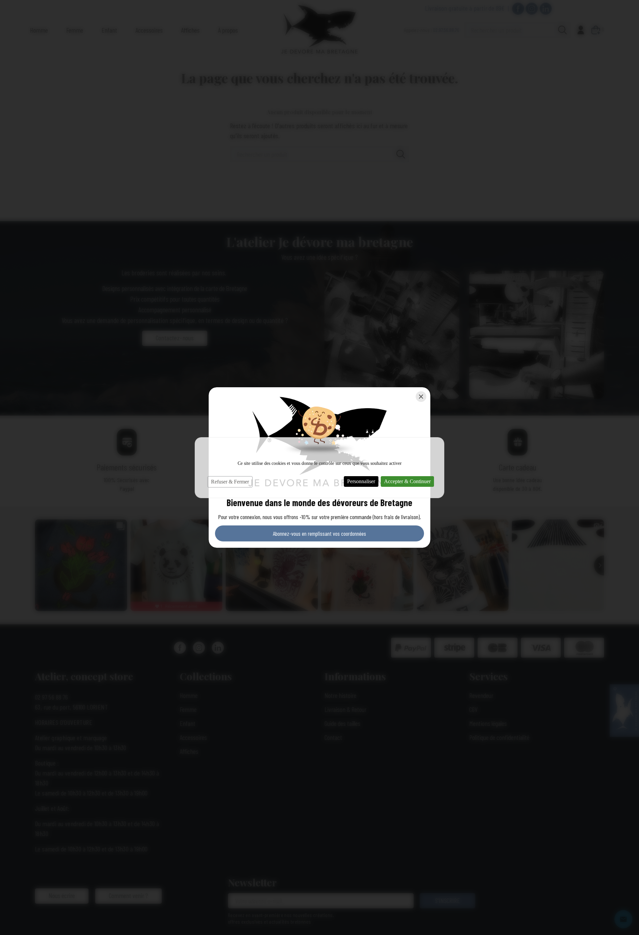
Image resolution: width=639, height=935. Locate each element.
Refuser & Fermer (230, 481)
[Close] (421, 396)
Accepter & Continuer (407, 481)
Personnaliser (361, 481)
